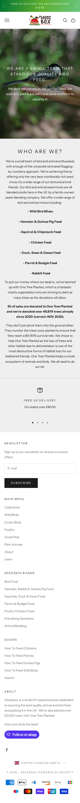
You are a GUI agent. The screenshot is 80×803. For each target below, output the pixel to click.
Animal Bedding (15, 626)
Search (9, 678)
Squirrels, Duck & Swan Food (24, 596)
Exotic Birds (12, 522)
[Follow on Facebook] (6, 750)
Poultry (9, 530)
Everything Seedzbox (19, 619)
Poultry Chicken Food (19, 611)
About (8, 552)
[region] (40, 401)
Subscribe (21, 483)
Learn (8, 559)
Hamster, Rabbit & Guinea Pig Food (29, 589)
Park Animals (13, 544)
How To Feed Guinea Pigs (22, 663)
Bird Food (11, 582)
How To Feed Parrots (19, 656)
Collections (12, 507)
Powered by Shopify (56, 772)
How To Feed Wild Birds (21, 670)
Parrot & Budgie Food (19, 604)
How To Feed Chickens (20, 648)
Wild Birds (11, 515)
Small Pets (11, 537)
